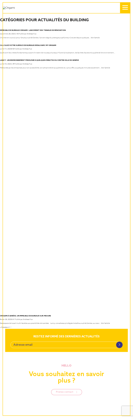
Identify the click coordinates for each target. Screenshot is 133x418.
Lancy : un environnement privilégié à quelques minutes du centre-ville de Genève (39, 60)
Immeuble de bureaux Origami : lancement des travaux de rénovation (33, 30)
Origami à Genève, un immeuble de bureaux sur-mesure (25, 316)
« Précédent (4, 327)
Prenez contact (65, 392)
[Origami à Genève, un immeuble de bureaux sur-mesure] (66, 312)
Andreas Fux (31, 34)
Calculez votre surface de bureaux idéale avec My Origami (28, 45)
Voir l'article (95, 38)
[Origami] (27, 8)
